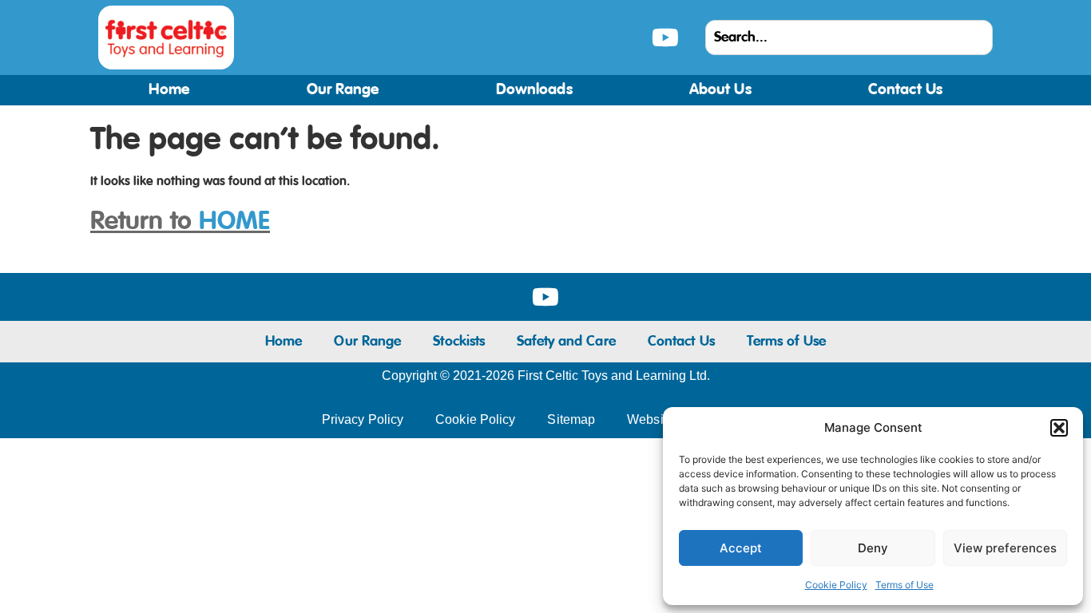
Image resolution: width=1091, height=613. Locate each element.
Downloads (534, 89)
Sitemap (571, 419)
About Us (720, 89)
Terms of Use (904, 585)
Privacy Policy (362, 419)
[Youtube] (665, 37)
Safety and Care (566, 341)
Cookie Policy (836, 585)
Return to (180, 222)
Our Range (343, 89)
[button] (1059, 428)
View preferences (1005, 548)
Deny (873, 548)
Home (169, 89)
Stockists (459, 341)
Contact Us (905, 89)
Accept (741, 548)
